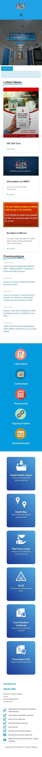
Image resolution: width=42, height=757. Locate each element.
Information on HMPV (18, 181)
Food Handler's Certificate (21, 624)
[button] (21, 15)
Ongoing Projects (21, 423)
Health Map (21, 512)
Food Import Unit (21, 659)
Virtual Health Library (21, 475)
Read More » (11, 149)
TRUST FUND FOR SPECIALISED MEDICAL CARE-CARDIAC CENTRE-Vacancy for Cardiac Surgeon (20, 329)
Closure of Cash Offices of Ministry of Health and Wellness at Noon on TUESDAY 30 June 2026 (19, 313)
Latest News (21, 364)
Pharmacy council (21, 549)
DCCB (21, 586)
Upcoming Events (21, 443)
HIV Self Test (13, 143)
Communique (21, 384)
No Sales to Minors (17, 233)
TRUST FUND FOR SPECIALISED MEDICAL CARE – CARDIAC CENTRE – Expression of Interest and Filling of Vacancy (18, 269)
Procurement (21, 403)
